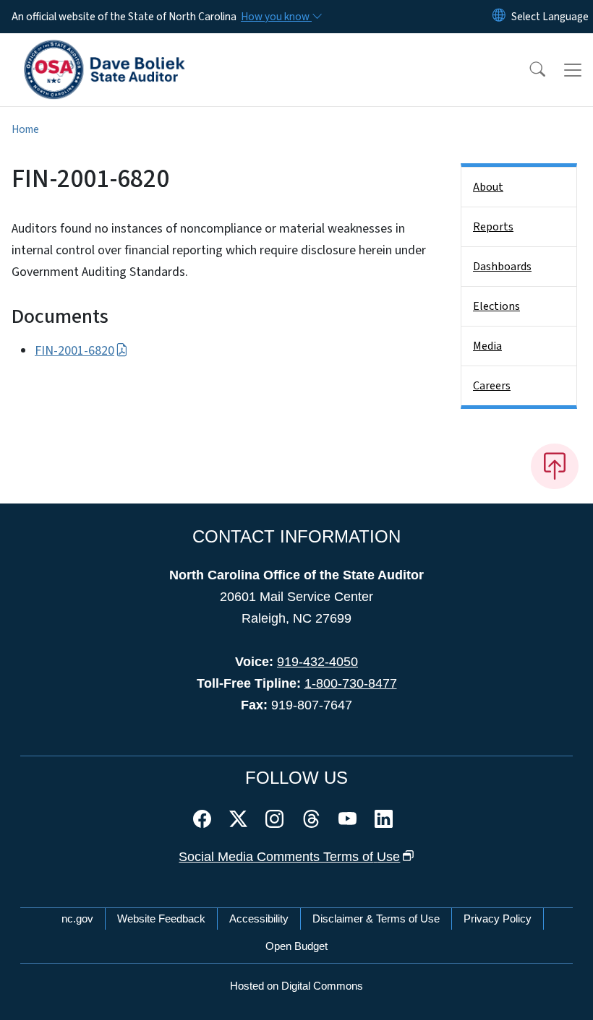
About (488, 187)
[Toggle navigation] (573, 70)
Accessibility (259, 918)
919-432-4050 (317, 661)
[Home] (104, 50)
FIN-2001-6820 (74, 351)
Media (487, 346)
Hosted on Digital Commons (296, 986)
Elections (496, 306)
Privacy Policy (498, 918)
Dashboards (502, 267)
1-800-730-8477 (350, 683)
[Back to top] (555, 466)
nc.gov (77, 918)
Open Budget (296, 946)
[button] (528, 70)
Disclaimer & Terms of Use (376, 918)
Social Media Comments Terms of (289, 857)
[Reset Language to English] (498, 16)
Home (25, 129)
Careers (492, 386)
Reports (493, 227)
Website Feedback (161, 918)
